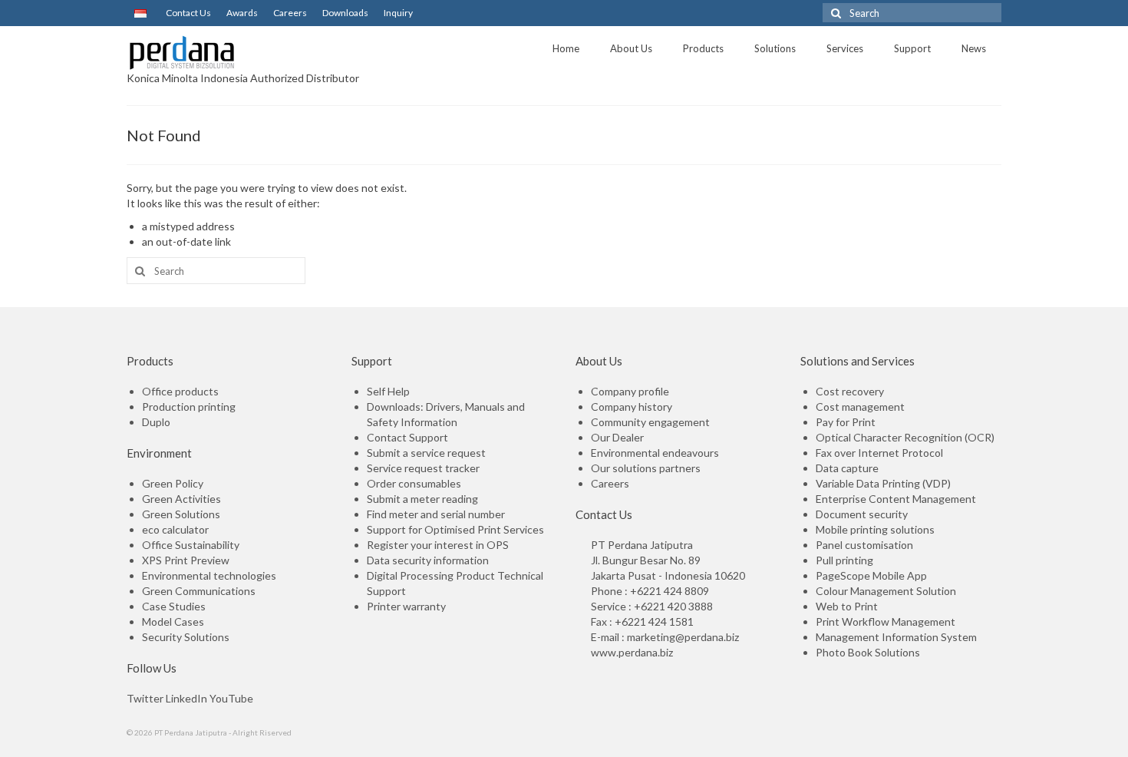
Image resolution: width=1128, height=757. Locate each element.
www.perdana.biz (632, 652)
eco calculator (175, 529)
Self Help (388, 391)
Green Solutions (181, 514)
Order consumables (414, 483)
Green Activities (181, 498)
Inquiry (398, 12)
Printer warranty (406, 606)
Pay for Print (846, 421)
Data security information (428, 560)
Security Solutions (185, 636)
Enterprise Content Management (896, 498)
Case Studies (174, 606)
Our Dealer (617, 437)
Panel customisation (864, 544)
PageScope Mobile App (871, 575)
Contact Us (188, 12)
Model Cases (173, 621)
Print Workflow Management (885, 621)
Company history (631, 406)
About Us (631, 48)
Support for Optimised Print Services (455, 529)
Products (703, 48)
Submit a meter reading (422, 498)
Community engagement (650, 421)
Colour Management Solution (886, 590)
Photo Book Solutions (868, 652)
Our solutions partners (646, 467)
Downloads (345, 12)
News (973, 48)
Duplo (156, 421)
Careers (290, 12)
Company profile (630, 391)
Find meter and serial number (436, 514)
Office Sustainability (190, 544)
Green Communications (199, 590)
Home (565, 48)
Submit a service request (426, 452)
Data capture (847, 467)
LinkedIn (186, 698)
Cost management (860, 406)
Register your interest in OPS (438, 544)
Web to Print (847, 606)
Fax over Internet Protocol (879, 452)
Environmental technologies (209, 575)
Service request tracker (423, 467)
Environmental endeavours (655, 452)
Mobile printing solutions (875, 529)
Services (844, 48)
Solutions (775, 48)
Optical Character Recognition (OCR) (905, 437)
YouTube (231, 698)
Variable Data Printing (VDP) (883, 483)
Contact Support (407, 437)
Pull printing (844, 560)
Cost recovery (850, 391)
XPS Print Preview (185, 560)
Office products (180, 391)
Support (912, 48)
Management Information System (896, 636)
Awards (242, 12)
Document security (862, 514)
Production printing (189, 406)
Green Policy (172, 483)
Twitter (145, 698)
